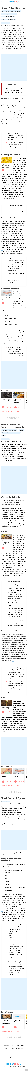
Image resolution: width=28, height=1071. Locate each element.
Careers (13, 1054)
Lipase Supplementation (8, 19)
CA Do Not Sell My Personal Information (14, 1060)
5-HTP (3, 435)
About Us (14, 1051)
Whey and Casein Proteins (9, 430)
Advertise (21, 1051)
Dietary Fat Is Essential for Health (11, 11)
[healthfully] (14, 2)
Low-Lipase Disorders (8, 16)
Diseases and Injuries (9, 1045)
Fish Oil (21, 430)
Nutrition (7, 1048)
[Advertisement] (14, 67)
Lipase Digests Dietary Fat (9, 14)
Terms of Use (20, 1054)
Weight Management (17, 1048)
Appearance (7, 1051)
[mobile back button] (1, 1)
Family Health (20, 1045)
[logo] (14, 1064)
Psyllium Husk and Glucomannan (11, 432)
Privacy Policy (14, 1057)
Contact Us (7, 1054)
